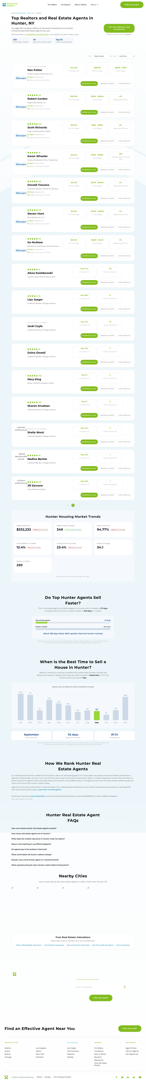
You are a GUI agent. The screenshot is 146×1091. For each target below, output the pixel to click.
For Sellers (52, 5)
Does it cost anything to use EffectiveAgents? (31, 844)
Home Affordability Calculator (29, 945)
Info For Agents (132, 1051)
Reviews (97, 1057)
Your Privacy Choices (62, 1077)
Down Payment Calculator (78, 945)
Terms (39, 1077)
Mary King (34, 379)
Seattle (70, 1057)
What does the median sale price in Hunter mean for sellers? (38, 839)
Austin (7, 1051)
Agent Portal (131, 1048)
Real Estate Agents (18, 13)
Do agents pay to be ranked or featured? (29, 849)
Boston (8, 1054)
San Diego (71, 1048)
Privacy (48, 1077)
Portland (39, 1057)
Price (115, 56)
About (93, 5)
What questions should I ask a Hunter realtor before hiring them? (40, 865)
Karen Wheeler (37, 156)
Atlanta (8, 1048)
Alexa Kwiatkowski (40, 273)
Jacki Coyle (35, 326)
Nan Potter (34, 70)
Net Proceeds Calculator (103, 945)
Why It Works (80, 5)
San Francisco (73, 1051)
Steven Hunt (35, 213)
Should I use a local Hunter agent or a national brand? (35, 860)
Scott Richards (37, 127)
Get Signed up (132, 1054)
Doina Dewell (36, 352)
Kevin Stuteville (38, 796)
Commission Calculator (54, 945)
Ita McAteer (35, 242)
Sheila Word (35, 432)
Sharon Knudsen (38, 405)
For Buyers (65, 5)
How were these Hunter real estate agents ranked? (33, 828)
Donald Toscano (38, 184)
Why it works (100, 1054)
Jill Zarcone (35, 485)
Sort (90, 56)
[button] (67, 505)
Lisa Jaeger (35, 299)
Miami (38, 1051)
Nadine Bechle (37, 459)
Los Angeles (41, 1048)
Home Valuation (123, 945)
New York (30, 13)
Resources (98, 1060)
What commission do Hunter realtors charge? (31, 855)
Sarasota (70, 1054)
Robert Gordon (37, 98)
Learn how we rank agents (49, 790)
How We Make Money (100, 1064)
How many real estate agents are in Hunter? (30, 834)
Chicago (8, 1057)
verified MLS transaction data (37, 34)
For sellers (98, 1048)
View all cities (72, 1043)
